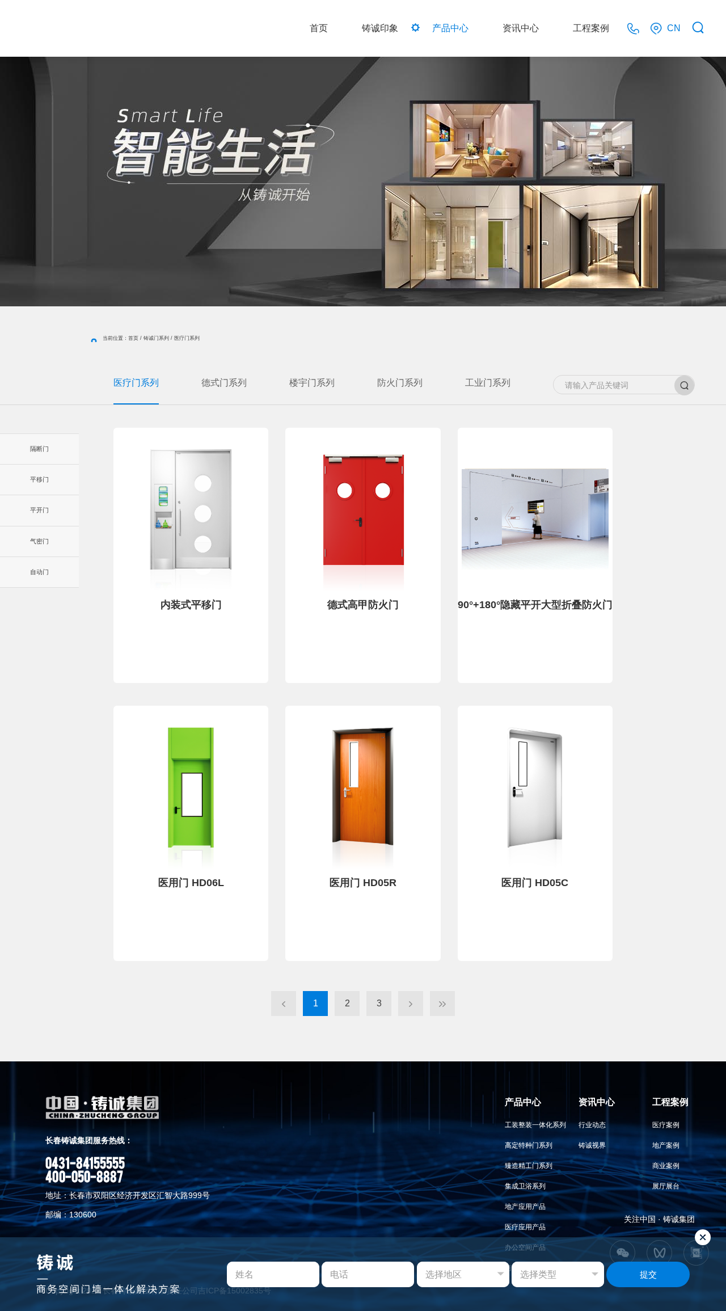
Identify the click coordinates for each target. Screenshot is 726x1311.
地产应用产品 (525, 1207)
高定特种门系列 (528, 1145)
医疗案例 (665, 1125)
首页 (319, 28)
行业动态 (592, 1125)
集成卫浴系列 (525, 1186)
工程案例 (591, 28)
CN (674, 28)
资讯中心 (521, 28)
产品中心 (450, 28)
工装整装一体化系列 (535, 1125)
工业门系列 (487, 382)
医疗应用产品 (525, 1227)
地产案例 (665, 1145)
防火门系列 (400, 382)
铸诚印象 (380, 28)
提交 (648, 1274)
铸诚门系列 (156, 338)
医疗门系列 (136, 382)
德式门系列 (224, 382)
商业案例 (665, 1166)
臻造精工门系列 (528, 1166)
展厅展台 (665, 1186)
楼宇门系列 (312, 382)
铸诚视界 (592, 1145)
